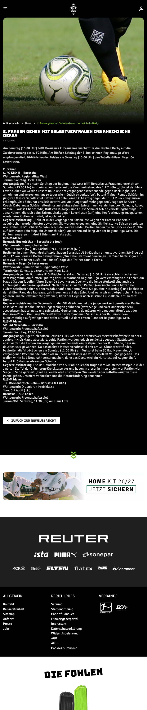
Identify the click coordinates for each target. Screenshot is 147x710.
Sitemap (9, 614)
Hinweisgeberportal (64, 619)
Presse (7, 624)
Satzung (56, 604)
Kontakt (8, 604)
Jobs (6, 629)
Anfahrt (8, 619)
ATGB (54, 643)
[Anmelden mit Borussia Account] (141, 8)
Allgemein (13, 596)
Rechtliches (63, 596)
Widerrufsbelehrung (64, 633)
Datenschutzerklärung (66, 629)
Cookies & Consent (64, 648)
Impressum (58, 624)
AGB (54, 638)
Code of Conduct (62, 614)
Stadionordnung (62, 609)
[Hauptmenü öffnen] (5, 8)
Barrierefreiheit (13, 609)
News (28, 123)
